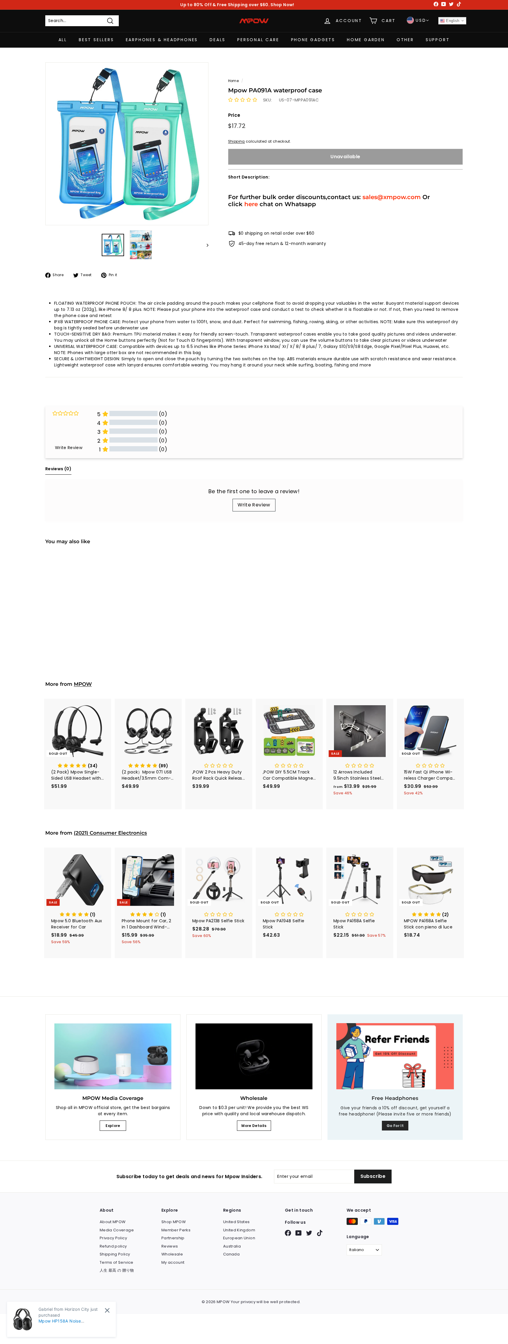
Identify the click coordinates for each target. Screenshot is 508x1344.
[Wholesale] (254, 1056)
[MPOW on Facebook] (288, 1233)
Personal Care (258, 40)
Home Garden (366, 40)
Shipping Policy (115, 1254)
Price (234, 115)
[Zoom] (127, 144)
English (452, 21)
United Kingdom (239, 1230)
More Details (253, 1125)
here (251, 204)
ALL (63, 40)
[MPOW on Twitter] (309, 1233)
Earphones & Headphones (162, 40)
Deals (217, 40)
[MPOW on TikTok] (320, 1233)
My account (173, 1262)
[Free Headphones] (395, 1056)
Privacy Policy (113, 1238)
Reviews (169, 1246)
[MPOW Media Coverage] (112, 1056)
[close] (107, 1310)
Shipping (236, 141)
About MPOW (113, 1222)
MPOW (83, 684)
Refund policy (113, 1246)
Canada (231, 1254)
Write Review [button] (68, 448)
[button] (242, 100)
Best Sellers (96, 40)
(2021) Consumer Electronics (110, 833)
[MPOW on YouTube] (298, 1233)
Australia (232, 1246)
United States (236, 1222)
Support (438, 40)
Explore (113, 1125)
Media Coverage (117, 1230)
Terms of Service (116, 1262)
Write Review (254, 504)
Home (233, 81)
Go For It (395, 1125)
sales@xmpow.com (391, 196)
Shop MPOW (173, 1222)
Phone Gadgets (313, 40)
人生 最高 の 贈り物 (117, 1270)
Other (405, 40)
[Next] (204, 245)
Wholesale (172, 1254)
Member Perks (175, 1230)
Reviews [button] (58, 469)
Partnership (173, 1238)
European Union (239, 1238)
